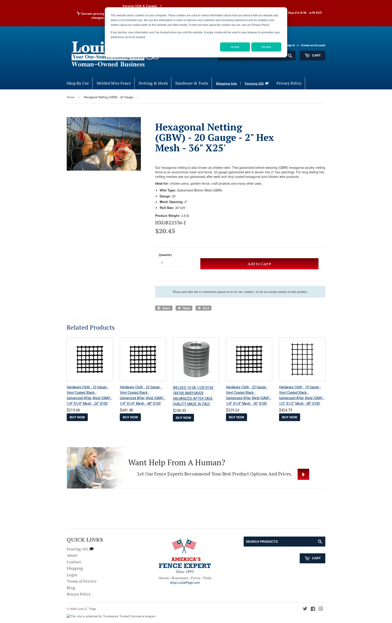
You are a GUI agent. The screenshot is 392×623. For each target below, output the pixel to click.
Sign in (290, 45)
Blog (71, 587)
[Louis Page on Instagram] (320, 609)
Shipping (75, 568)
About (72, 555)
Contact (74, 561)
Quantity (165, 255)
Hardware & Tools (191, 83)
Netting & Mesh (153, 83)
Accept (235, 47)
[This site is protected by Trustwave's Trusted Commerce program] (111, 616)
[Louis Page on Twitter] (305, 609)
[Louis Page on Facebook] (313, 609)
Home (70, 97)
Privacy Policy (289, 83)
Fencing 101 (254, 83)
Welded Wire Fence (114, 83)
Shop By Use (78, 83)
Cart (316, 55)
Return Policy (79, 594)
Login (72, 574)
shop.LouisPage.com (185, 582)
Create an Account (313, 45)
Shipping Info (226, 83)
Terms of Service (82, 581)
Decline (266, 47)
